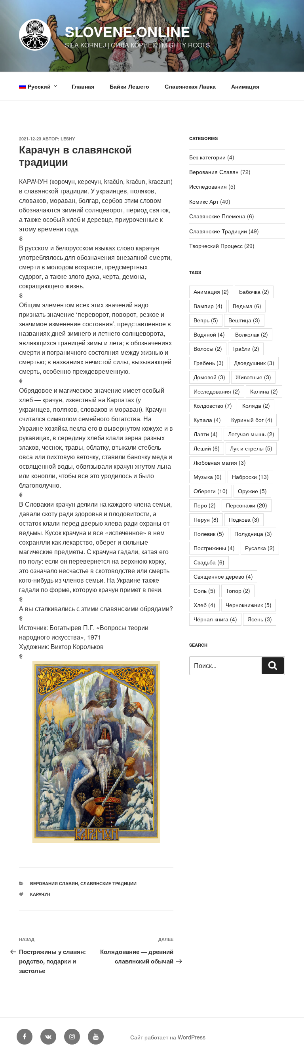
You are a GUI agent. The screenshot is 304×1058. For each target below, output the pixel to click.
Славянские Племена (217, 216)
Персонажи (246, 505)
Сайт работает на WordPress (167, 1037)
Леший (207, 448)
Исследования (208, 186)
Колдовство (213, 405)
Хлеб (204, 605)
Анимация (245, 86)
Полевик (209, 534)
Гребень (209, 363)
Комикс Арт (203, 201)
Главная (83, 86)
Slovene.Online (127, 31)
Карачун (40, 894)
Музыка (208, 477)
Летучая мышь (251, 434)
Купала (207, 420)
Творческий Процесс (216, 246)
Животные (253, 377)
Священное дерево (223, 576)
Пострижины (214, 548)
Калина (264, 391)
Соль (204, 590)
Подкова (244, 519)
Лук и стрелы (251, 448)
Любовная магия (220, 462)
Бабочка (254, 291)
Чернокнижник (249, 605)
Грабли (245, 348)
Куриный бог (251, 420)
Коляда (256, 405)
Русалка (260, 548)
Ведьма (247, 306)
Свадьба (209, 562)
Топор (238, 590)
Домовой (209, 377)
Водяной (209, 334)
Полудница (253, 534)
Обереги (211, 491)
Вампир (208, 306)
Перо (205, 505)
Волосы (208, 348)
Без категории (207, 157)
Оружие (252, 491)
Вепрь (206, 320)
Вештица (244, 320)
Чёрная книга (215, 619)
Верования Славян (54, 883)
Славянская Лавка (190, 86)
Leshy (68, 139)
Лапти (206, 434)
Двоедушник (254, 363)
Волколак (251, 334)
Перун (206, 519)
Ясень (259, 619)
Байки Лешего (129, 86)
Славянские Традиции (108, 883)
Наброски (250, 477)
